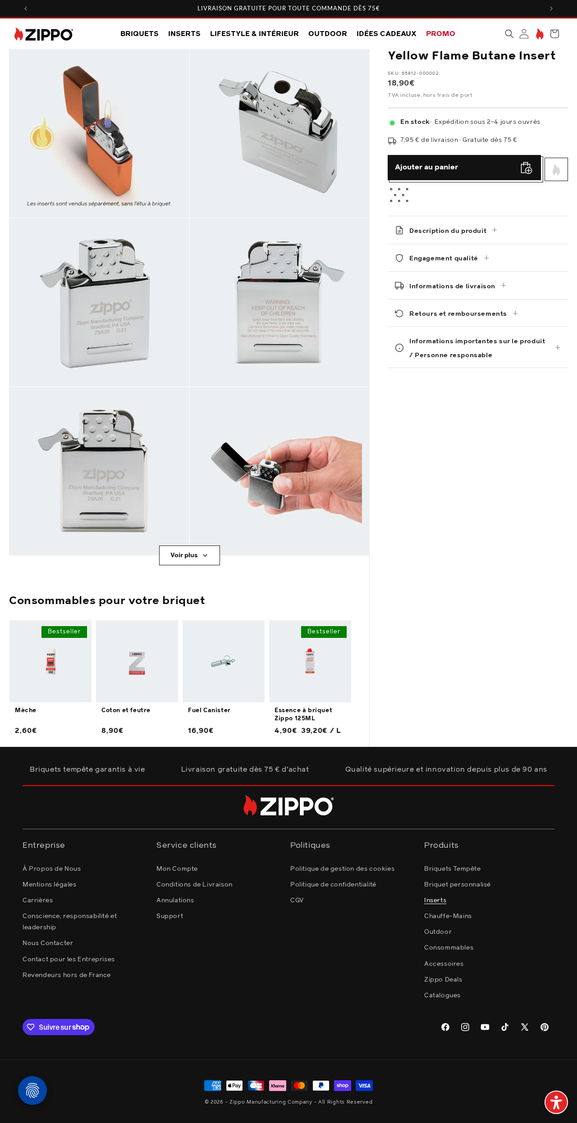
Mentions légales (50, 884)
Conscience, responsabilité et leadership (70, 921)
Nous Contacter (48, 943)
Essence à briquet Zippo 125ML (303, 715)
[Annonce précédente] (26, 8)
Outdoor (438, 932)
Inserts (435, 900)
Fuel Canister (209, 711)
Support (169, 916)
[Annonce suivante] (551, 8)
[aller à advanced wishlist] (539, 34)
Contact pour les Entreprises (69, 959)
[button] (509, 34)
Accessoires (444, 963)
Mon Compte (177, 868)
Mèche (26, 711)
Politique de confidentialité (333, 884)
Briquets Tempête (452, 868)
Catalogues (442, 995)
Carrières (38, 900)
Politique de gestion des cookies (342, 868)
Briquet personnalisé (457, 884)
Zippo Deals (443, 979)
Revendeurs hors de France (67, 975)
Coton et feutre (126, 711)
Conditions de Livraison (194, 884)
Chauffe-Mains (448, 916)
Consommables (448, 948)
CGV (297, 900)
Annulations (175, 900)
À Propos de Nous (52, 868)
